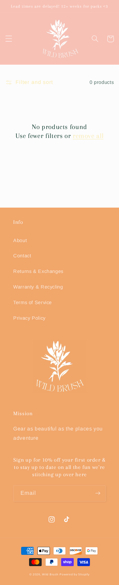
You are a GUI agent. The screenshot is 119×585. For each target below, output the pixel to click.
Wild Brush (50, 574)
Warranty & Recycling (38, 287)
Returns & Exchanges (38, 271)
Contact (22, 255)
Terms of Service (32, 302)
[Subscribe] (97, 493)
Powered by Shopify (74, 574)
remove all (88, 136)
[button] (8, 38)
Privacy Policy (29, 318)
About (20, 240)
